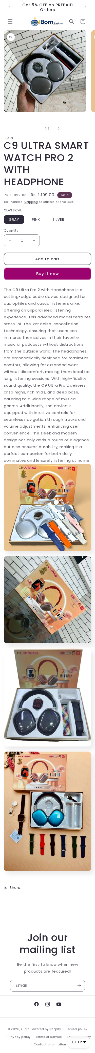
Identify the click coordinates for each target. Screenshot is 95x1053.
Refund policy (76, 1029)
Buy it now (47, 273)
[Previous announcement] (9, 7)
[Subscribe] (79, 986)
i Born (25, 1029)
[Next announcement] (85, 7)
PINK (36, 219)
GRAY (14, 219)
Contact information (50, 1044)
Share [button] (15, 887)
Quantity (11, 230)
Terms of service (48, 1037)
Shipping (31, 202)
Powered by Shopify (46, 1029)
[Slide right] (58, 128)
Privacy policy (20, 1037)
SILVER (58, 219)
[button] (10, 21)
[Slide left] (36, 128)
